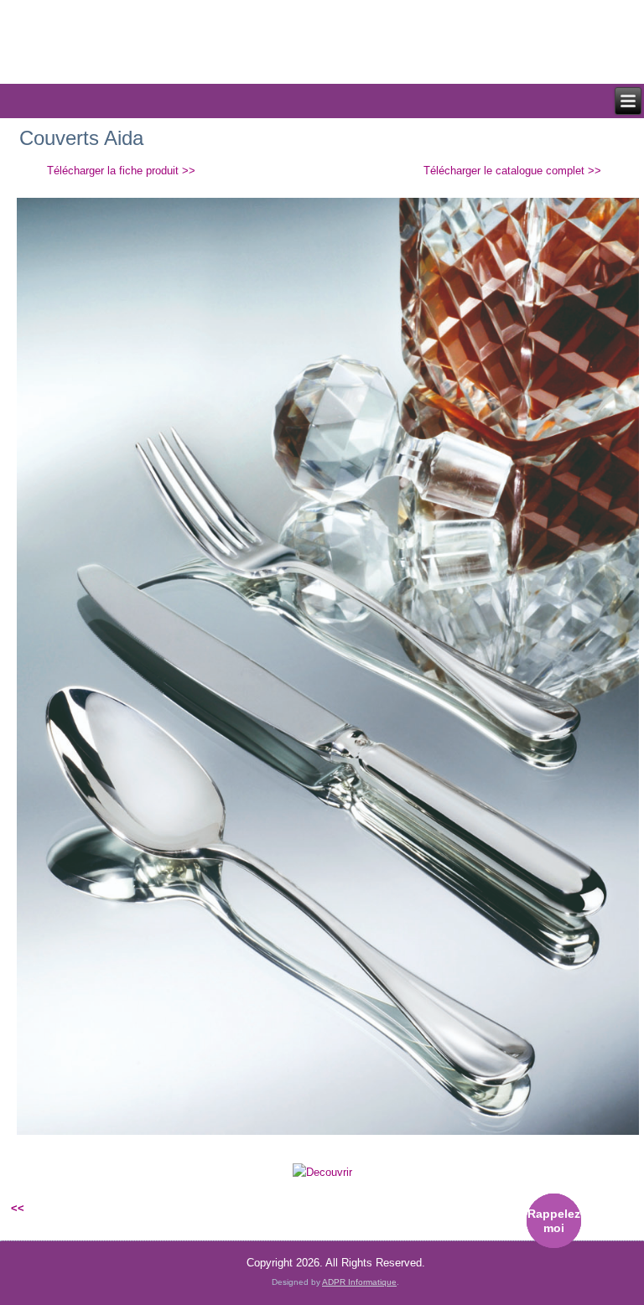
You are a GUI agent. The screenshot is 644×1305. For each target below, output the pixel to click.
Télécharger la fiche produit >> (121, 170)
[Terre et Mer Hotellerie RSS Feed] (26, 1267)
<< (17, 1208)
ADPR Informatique (359, 1282)
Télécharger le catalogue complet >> (512, 170)
